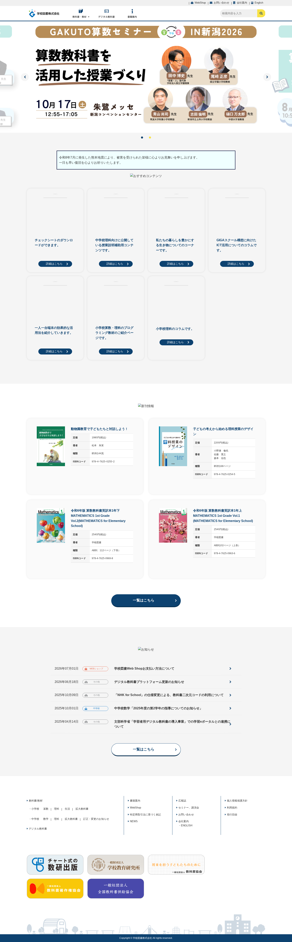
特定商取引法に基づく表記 (145, 814)
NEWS (134, 821)
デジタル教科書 (38, 828)
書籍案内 (135, 800)
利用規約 (232, 807)
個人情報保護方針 (237, 800)
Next (267, 77)
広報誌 (182, 800)
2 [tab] (150, 138)
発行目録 (232, 814)
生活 (67, 808)
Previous (25, 77)
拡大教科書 (81, 808)
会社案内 (183, 821)
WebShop (135, 807)
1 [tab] (142, 138)
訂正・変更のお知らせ (96, 818)
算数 (45, 808)
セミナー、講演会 (188, 807)
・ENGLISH (185, 825)
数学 (45, 818)
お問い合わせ (186, 814)
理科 (56, 808)
